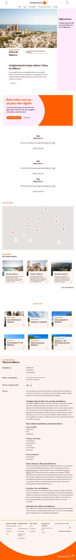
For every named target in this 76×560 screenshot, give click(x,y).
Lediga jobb (8, 531)
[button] (67, 2)
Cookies (43, 532)
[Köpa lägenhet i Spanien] (70, 325)
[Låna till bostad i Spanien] (23, 325)
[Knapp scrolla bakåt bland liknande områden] (2, 270)
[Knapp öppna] (22, 281)
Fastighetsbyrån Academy (21, 535)
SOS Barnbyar (21, 531)
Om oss (19, 526)
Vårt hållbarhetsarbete (23, 528)
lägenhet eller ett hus (32, 470)
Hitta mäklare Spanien (44, 7)
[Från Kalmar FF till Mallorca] (23, 348)
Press (7, 534)
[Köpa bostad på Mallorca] (47, 348)
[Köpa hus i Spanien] (47, 325)
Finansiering (32, 528)
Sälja (24, 7)
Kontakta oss (9, 528)
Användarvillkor (21, 538)
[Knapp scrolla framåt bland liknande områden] (71, 270)
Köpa (19, 7)
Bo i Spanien (32, 7)
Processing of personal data (47, 529)
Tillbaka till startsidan (38, 148)
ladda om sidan (50, 143)
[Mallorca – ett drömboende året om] (70, 348)
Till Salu (55, 7)
